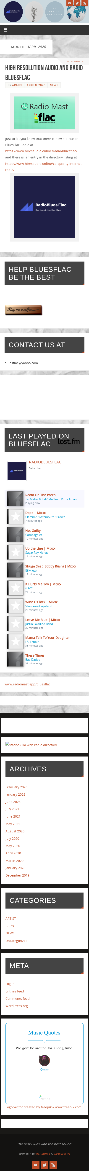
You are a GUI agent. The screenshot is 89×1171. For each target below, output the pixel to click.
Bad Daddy (32, 660)
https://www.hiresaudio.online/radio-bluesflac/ (41, 151)
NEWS (54, 85)
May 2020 (12, 846)
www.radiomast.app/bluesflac (27, 684)
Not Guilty (33, 530)
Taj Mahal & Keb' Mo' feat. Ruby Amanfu (52, 499)
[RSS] (84, 3)
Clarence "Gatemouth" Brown (45, 517)
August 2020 (14, 831)
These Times (34, 655)
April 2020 (13, 853)
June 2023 (13, 801)
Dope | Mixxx (35, 513)
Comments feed (17, 998)
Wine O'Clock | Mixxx (41, 602)
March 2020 (14, 860)
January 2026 (15, 794)
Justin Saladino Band (39, 624)
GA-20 (29, 588)
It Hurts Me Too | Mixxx (43, 584)
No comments (75, 61)
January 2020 (15, 868)
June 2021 (13, 816)
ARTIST (10, 918)
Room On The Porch (40, 495)
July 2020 (12, 838)
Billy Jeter (31, 570)
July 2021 (12, 809)
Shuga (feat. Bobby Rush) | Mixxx (50, 566)
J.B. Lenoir (32, 642)
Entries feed (14, 991)
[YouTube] (69, 3)
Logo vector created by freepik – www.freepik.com (43, 1107)
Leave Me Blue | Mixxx (42, 620)
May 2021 (12, 824)
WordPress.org (16, 1006)
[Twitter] (77, 3)
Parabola (43, 1154)
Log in (10, 983)
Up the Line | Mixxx (40, 548)
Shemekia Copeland (38, 606)
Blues (9, 926)
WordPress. (62, 1154)
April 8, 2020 (36, 85)
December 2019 (17, 875)
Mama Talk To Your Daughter (47, 637)
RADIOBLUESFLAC (45, 462)
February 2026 (16, 787)
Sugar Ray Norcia (36, 553)
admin (17, 85)
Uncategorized (16, 940)
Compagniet (33, 535)
